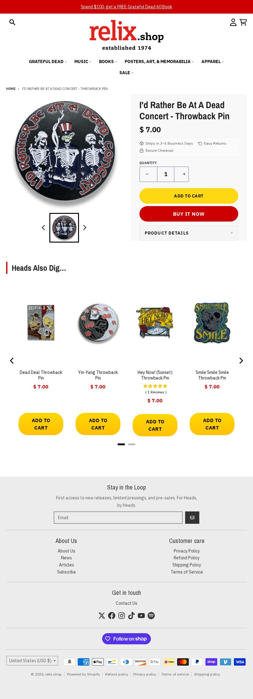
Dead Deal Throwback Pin (41, 375)
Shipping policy (207, 674)
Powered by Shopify (83, 674)
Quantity (148, 163)
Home (11, 89)
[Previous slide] (43, 228)
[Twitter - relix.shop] (102, 615)
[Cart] (243, 22)
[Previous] (12, 360)
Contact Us (126, 603)
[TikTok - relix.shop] (131, 615)
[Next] (240, 360)
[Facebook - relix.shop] (111, 615)
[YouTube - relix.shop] (141, 615)
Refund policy (116, 674)
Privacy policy (144, 674)
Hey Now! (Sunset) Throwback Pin (155, 375)
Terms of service (175, 674)
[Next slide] (84, 228)
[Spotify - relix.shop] (151, 615)
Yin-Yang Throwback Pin (98, 375)
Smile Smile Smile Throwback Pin (212, 375)
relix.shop (53, 674)
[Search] (12, 22)
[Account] (233, 22)
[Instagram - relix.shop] (121, 615)
